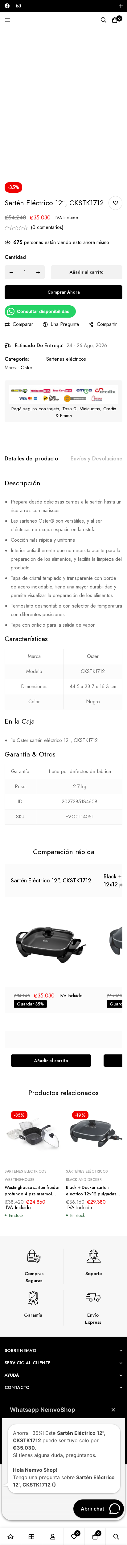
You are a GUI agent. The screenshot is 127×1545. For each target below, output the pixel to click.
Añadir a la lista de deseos (115, 203)
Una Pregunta (65, 324)
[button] (51, 1060)
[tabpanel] (63, 655)
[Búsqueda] (103, 20)
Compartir (107, 324)
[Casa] (10, 1536)
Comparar (23, 324)
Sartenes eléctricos (66, 359)
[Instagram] (18, 6)
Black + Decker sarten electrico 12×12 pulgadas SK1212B (91, 1193)
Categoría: (17, 359)
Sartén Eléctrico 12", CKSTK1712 (51, 881)
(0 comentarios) (47, 227)
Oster (26, 367)
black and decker (84, 1179)
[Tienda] (32, 1536)
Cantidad (15, 257)
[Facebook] (7, 6)
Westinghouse (20, 1179)
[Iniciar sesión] (52, 1536)
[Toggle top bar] (121, 6)
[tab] (31, 459)
